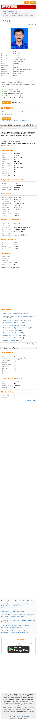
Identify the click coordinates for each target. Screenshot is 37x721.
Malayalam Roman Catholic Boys (12, 323)
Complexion (4, 66)
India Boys (5, 620)
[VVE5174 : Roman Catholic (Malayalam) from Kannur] (18, 38)
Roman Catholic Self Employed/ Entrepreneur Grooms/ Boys (18, 317)
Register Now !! (6, 103)
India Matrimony (14, 620)
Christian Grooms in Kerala (10, 340)
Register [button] (33, 2)
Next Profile (31, 24)
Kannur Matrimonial (18, 611)
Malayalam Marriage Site (17, 616)
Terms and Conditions (23, 716)
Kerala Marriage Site (16, 627)
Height (3, 54)
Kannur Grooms (6, 611)
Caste (3, 62)
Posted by (4, 58)
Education (4, 71)
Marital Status (5, 56)
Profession (4, 70)
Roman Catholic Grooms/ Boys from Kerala (15, 320)
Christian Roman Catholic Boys (10, 604)
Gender (4, 154)
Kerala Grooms (6, 625)
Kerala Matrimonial (17, 625)
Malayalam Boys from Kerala (11, 333)
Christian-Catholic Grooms (9, 631)
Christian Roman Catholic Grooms (12, 335)
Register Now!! (6, 118)
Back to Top (30, 344)
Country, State (5, 73)
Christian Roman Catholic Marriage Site (17, 606)
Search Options (12, 11)
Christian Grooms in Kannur (10, 338)
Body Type (4, 68)
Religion (3, 60)
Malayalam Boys (6, 615)
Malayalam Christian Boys (10, 330)
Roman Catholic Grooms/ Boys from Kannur (15, 313)
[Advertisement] (18, 288)
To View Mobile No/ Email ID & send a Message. (16, 120)
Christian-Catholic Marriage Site (19, 633)
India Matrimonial (26, 620)
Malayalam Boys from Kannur (11, 325)
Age (2, 52)
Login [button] (26, 2)
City (2, 75)
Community (4, 64)
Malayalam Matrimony (19, 615)
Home (4, 11)
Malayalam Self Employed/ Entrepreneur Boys (16, 328)
